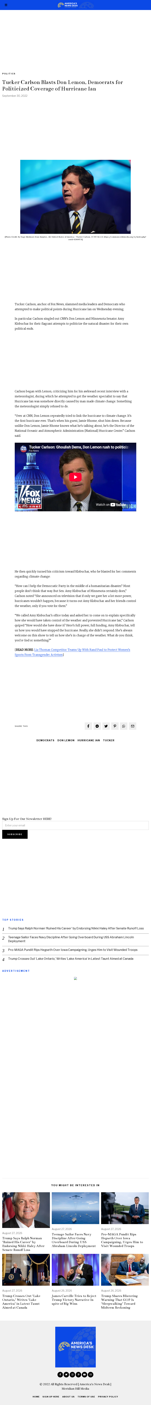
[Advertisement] (75, 37)
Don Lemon (66, 740)
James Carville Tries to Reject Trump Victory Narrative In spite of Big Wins (74, 1300)
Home (36, 1396)
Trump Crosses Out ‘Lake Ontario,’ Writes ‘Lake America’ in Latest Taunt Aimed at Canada (70, 958)
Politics (8, 73)
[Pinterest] (115, 726)
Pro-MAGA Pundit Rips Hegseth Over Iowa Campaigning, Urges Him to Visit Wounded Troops (73, 950)
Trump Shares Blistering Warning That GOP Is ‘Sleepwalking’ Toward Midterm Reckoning (119, 1302)
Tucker (109, 740)
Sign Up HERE (51, 1396)
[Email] (132, 726)
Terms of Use (86, 1396)
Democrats (45, 740)
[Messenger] (97, 726)
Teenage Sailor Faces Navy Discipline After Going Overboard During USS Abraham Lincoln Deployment (71, 939)
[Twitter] (106, 726)
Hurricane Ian (89, 740)
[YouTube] (84, 1374)
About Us (68, 1396)
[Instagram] (72, 1374)
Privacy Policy (108, 1396)
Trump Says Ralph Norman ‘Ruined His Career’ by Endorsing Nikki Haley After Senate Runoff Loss (76, 928)
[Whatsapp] (123, 726)
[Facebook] (88, 726)
